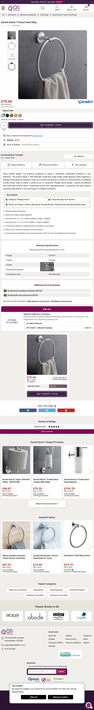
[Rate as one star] (49, 427)
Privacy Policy (71, 639)
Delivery (69, 636)
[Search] (42, 8)
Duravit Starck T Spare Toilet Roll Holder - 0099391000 (16, 480)
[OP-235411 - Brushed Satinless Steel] (20, 115)
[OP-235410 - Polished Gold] (16, 115)
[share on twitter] (47, 410)
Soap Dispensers (56, 590)
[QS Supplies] (13, 8)
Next (91, 2)
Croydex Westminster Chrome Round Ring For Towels (45, 557)
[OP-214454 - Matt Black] (7, 115)
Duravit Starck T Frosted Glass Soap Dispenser (76, 480)
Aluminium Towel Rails (59, 595)
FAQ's (85, 639)
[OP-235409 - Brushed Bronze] (11, 115)
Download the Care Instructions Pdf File (23, 295)
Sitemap (52, 646)
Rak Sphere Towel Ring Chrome (77, 555)
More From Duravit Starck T (47, 504)
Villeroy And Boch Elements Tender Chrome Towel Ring (13, 557)
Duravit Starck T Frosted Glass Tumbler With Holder (45, 480)
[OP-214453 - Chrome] (3, 115)
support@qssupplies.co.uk (14, 645)
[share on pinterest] (66, 410)
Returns (86, 643)
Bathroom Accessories (18, 590)
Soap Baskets (38, 590)
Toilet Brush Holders (77, 590)
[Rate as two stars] (50, 427)
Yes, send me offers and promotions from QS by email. (48, 666)
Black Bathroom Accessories (38, 301)
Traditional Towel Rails (35, 595)
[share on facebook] (28, 410)
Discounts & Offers (56, 643)
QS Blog (52, 639)
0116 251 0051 (9, 649)
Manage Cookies (60, 697)
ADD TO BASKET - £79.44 (50, 125)
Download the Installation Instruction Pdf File (25, 291)
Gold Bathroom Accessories (61, 301)
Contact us (87, 636)
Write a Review (47, 431)
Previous (2, 2)
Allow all (33, 697)
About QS (52, 636)
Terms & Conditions (73, 643)
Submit (61, 671)
